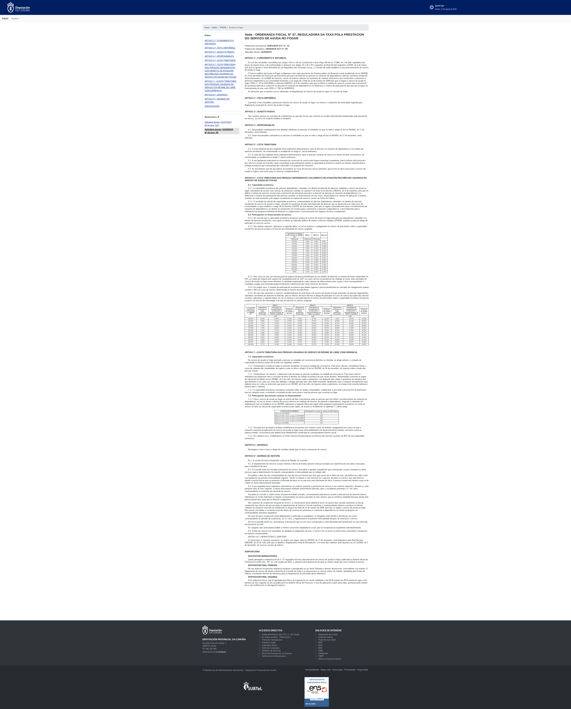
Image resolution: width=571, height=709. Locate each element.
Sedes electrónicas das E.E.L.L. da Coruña (280, 634)
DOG (320, 645)
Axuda (14, 18)
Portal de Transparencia (272, 640)
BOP (320, 643)
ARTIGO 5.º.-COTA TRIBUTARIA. (220, 60)
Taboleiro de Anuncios (271, 651)
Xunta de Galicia (325, 637)
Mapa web (326, 669)
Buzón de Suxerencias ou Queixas (277, 653)
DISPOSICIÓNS (212, 106)
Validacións (323, 653)
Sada (214, 27)
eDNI (320, 651)
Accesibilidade (312, 669)
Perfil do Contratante (271, 648)
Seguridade (362, 669)
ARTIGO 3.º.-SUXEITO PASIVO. (220, 52)
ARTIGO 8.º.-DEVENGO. (216, 95)
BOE (320, 648)
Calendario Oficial (269, 645)
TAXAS (223, 27)
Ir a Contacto (220, 652)
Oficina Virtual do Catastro (329, 659)
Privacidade (349, 669)
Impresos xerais (269, 643)
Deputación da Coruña (327, 634)
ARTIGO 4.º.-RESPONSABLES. (219, 56)
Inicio (5, 18)
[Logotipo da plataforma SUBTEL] (253, 684)
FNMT (321, 656)
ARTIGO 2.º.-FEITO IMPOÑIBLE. (220, 48)
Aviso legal (337, 669)
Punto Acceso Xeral (326, 640)
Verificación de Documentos (274, 656)
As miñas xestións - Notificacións (276, 637)
